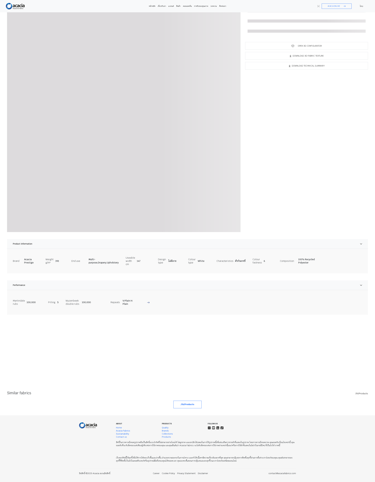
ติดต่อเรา (222, 6)
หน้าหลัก (152, 6)
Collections (167, 433)
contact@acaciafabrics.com (282, 473)
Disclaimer (203, 473)
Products (166, 437)
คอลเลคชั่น (187, 6)
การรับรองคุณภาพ (201, 6)
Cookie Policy (168, 473)
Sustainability (122, 433)
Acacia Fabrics (123, 430)
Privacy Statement (186, 473)
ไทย (361, 6)
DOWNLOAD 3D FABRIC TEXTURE (308, 55)
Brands (165, 430)
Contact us (121, 437)
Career (156, 473)
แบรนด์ (171, 6)
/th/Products (361, 393)
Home (119, 427)
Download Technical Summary (308, 65)
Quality (165, 427)
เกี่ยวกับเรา (162, 6)
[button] (337, 6)
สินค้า (178, 6)
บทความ (213, 6)
